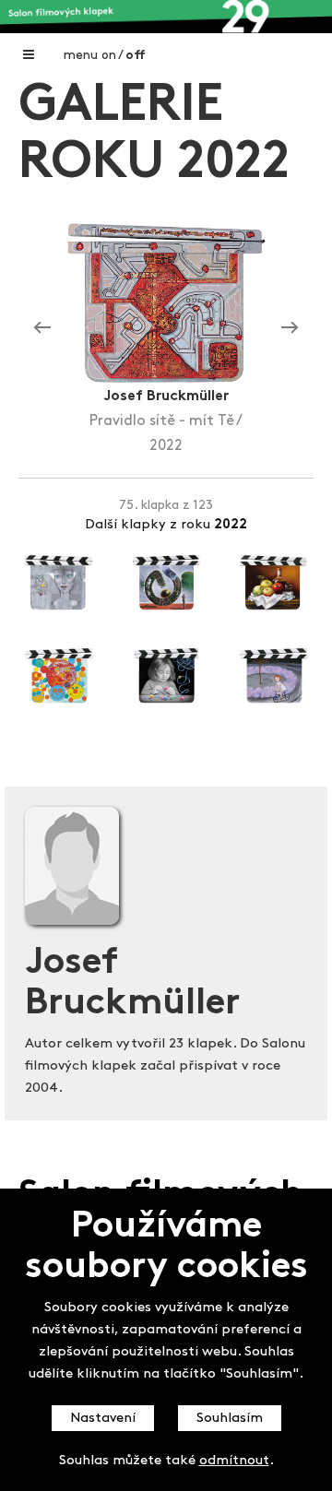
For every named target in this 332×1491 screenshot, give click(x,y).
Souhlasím (229, 1419)
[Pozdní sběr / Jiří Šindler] (42, 328)
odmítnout (234, 1461)
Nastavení (103, 1419)
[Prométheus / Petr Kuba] (290, 328)
